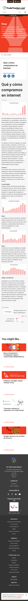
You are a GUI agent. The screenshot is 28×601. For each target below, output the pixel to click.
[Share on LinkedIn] (12, 76)
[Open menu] (25, 12)
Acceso (14, 533)
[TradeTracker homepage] (14, 8)
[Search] (19, 12)
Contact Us (14, 483)
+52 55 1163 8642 (14, 486)
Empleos (14, 562)
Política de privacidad (14, 572)
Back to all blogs (7, 54)
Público (14, 529)
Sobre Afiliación (14, 579)
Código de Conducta (14, 567)
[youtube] (20, 494)
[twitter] (8, 494)
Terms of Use (14, 569)
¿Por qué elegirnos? (14, 526)
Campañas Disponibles (14, 548)
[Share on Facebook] (4, 76)
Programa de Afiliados (14, 565)
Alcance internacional (14, 531)
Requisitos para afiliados (14, 541)
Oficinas (14, 557)
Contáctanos (14, 560)
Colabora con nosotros (14, 585)
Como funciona (14, 524)
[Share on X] (8, 76)
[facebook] (12, 494)
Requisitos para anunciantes (14, 521)
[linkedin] (16, 494)
